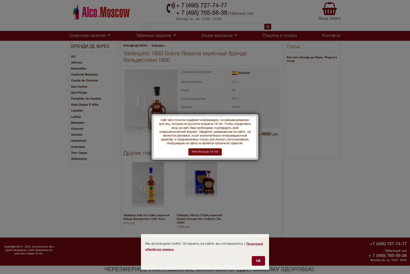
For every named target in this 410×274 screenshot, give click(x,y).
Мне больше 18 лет (205, 151)
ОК (258, 261)
